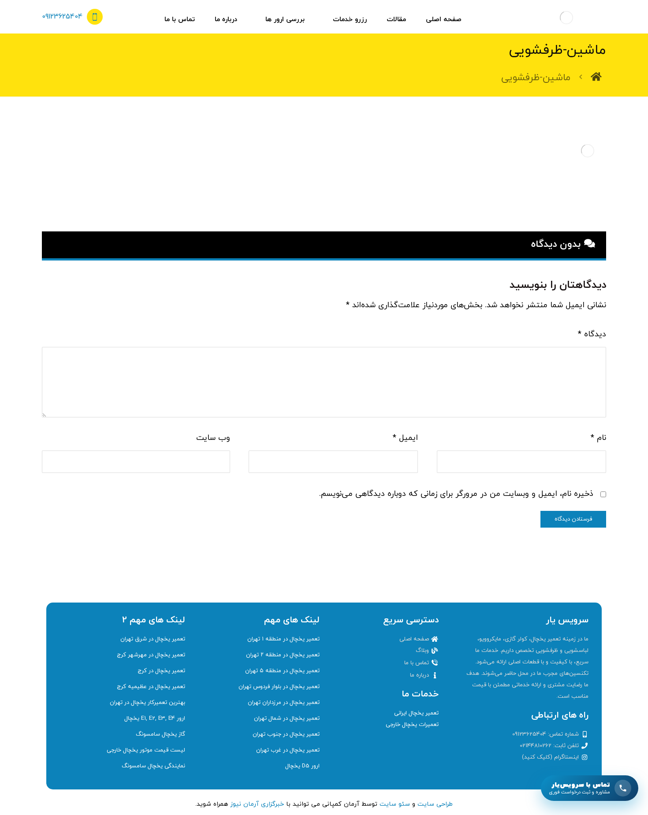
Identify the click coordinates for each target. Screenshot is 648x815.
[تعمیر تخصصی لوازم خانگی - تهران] (566, 17)
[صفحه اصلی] (596, 78)
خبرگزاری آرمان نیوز (257, 804)
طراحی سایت (435, 804)
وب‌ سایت (213, 437)
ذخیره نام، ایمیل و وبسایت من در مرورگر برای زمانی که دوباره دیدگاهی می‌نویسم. (456, 493)
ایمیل (405, 437)
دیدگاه (592, 334)
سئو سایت (395, 804)
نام (598, 437)
